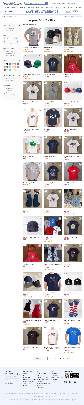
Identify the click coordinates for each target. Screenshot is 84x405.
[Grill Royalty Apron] (73, 63)
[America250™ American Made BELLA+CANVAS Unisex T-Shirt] (53, 336)
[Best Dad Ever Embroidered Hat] (32, 63)
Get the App (54, 379)
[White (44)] (13, 70)
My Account (54, 373)
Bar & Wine (9, 88)
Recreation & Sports (11, 95)
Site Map (39, 385)
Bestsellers (10, 28)
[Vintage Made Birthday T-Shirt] (53, 308)
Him (37, 7)
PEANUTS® (10, 78)
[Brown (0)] (13, 64)
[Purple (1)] (18, 67)
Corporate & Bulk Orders (42, 377)
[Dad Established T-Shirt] (73, 171)
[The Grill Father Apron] (32, 253)
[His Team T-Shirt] (53, 225)
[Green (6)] (5, 67)
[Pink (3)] (15, 67)
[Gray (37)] (18, 64)
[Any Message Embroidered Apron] (32, 308)
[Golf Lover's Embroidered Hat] (32, 225)
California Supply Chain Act (29, 379)
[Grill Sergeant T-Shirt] (53, 90)
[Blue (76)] (10, 64)
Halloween (6, 7)
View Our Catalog (9, 383)
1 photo (9, 51)
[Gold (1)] (15, 64)
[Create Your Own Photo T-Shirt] (32, 36)
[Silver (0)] (7, 70)
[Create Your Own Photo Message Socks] (53, 253)
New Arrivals (10, 30)
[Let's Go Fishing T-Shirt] (53, 145)
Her (42, 7)
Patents (25, 385)
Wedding (22, 7)
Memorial (31, 7)
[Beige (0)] (5, 64)
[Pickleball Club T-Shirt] (53, 63)
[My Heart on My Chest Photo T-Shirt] (73, 145)
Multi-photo (10, 53)
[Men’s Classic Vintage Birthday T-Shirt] (73, 336)
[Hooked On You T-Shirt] (53, 281)
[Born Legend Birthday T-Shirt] (32, 336)
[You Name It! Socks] (73, 198)
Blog (24, 375)
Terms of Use (26, 383)
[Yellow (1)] (15, 70)
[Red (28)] (5, 70)
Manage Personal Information (43, 383)
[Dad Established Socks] (32, 198)
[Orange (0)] (13, 67)
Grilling (9, 90)
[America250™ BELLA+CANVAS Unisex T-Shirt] (32, 117)
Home (57, 7)
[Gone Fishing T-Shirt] (32, 171)
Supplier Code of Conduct (29, 381)
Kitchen (9, 93)
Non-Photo (10, 55)
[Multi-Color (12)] (10, 67)
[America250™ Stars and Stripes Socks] (73, 308)
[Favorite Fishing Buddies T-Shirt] (53, 171)
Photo (63, 7)
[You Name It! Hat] (53, 36)
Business (78, 7)
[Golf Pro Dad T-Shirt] (53, 117)
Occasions (14, 7)
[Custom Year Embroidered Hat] (73, 90)
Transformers (10, 80)
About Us (25, 373)
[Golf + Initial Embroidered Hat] (73, 281)
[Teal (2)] (10, 70)
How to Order (40, 381)
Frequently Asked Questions (43, 379)
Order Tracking (55, 375)
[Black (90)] (7, 64)
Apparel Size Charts (41, 373)
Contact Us (39, 375)
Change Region (40, 387)
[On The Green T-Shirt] (32, 145)
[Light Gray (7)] (7, 67)
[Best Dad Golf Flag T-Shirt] (73, 225)
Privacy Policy (26, 377)
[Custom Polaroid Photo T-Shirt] (32, 90)
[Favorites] (77, 3)
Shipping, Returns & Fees (57, 377)
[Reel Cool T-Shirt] (53, 198)
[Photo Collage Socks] (73, 36)
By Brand (70, 7)
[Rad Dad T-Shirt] (73, 253)
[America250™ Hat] (32, 281)
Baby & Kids (49, 7)
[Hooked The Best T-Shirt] (73, 117)
